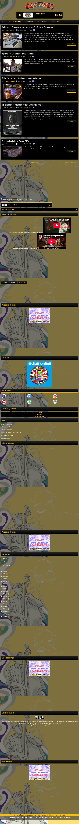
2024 (4, 574)
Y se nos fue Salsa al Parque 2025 (15, 141)
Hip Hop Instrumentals (64, 817)
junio (6, 565)
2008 (4, 611)
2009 (4, 609)
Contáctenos (55, 22)
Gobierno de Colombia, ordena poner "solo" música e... (20, 562)
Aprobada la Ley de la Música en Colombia (18, 54)
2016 (4, 594)
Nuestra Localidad (42, 22)
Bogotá (39, 414)
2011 (4, 604)
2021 (4, 581)
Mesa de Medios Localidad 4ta (11, 432)
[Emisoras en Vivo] (60, 15)
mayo (6, 568)
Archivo (13, 282)
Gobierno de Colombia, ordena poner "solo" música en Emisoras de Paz (29, 27)
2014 (4, 599)
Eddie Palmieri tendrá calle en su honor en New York (22, 78)
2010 (4, 606)
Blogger (62, 815)
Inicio (3, 22)
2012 (4, 601)
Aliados (5, 282)
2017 (4, 591)
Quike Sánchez (10, 30)
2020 (4, 584)
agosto (7, 560)
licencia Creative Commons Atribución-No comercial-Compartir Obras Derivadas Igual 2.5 (45, 724)
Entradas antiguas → (71, 162)
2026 (4, 558)
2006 (4, 616)
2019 (4, 586)
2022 (4, 579)
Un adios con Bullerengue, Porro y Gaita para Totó (21, 105)
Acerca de (22, 282)
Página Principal (33, 162)
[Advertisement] (39, 180)
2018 (4, 589)
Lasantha (37, 817)
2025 (4, 571)
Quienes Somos (29, 22)
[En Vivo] (19, 15)
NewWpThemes (19, 817)
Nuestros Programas (15, 22)
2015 (4, 596)
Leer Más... (71, 44)
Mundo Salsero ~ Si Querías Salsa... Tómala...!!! (38, 815)
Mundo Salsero (10, 56)
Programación (6, 427)
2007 (4, 614)
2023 (4, 576)
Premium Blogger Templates (49, 817)
